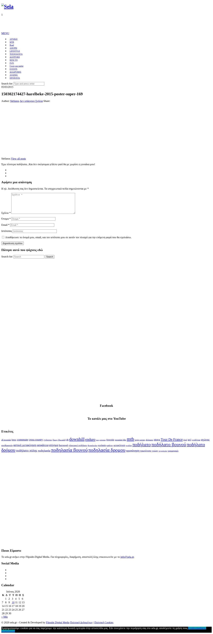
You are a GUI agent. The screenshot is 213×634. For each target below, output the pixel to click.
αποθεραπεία (7, 445)
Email (5, 224)
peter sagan (140, 440)
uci (189, 439)
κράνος (109, 445)
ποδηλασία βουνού (69, 450)
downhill (77, 439)
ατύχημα (53, 445)
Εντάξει (192, 628)
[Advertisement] (61, 23)
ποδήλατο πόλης (26, 450)
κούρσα (102, 445)
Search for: (7, 83)
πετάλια (129, 445)
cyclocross (48, 440)
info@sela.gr (127, 556)
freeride (110, 439)
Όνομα (6, 218)
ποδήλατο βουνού (168, 444)
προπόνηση (132, 450)
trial (185, 440)
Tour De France (172, 439)
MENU (5, 33)
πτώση (155, 451)
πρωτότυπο (145, 450)
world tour (196, 440)
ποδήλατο (141, 444)
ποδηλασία (44, 450)
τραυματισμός (173, 451)
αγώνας (205, 439)
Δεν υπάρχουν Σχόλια (31, 101)
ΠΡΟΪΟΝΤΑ (15, 78)
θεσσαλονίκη (93, 445)
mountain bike (120, 440)
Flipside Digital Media (57, 622)
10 (13, 602)
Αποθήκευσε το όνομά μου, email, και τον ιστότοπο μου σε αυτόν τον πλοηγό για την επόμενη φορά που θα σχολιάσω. (68, 237)
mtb (130, 439)
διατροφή (63, 445)
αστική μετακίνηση (24, 445)
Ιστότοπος (6, 231)
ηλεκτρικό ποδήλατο (78, 445)
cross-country (36, 439)
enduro (90, 439)
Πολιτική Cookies (103, 622)
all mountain (6, 440)
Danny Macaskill (59, 440)
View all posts (18, 158)
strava (157, 439)
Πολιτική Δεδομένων (81, 622)
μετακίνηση (119, 445)
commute (22, 439)
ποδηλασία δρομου (106, 450)
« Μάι (4, 616)
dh (67, 440)
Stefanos (14, 101)
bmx (14, 439)
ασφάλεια (42, 445)
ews (97, 440)
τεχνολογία (163, 451)
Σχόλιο (6, 212)
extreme (103, 440)
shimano (149, 440)
